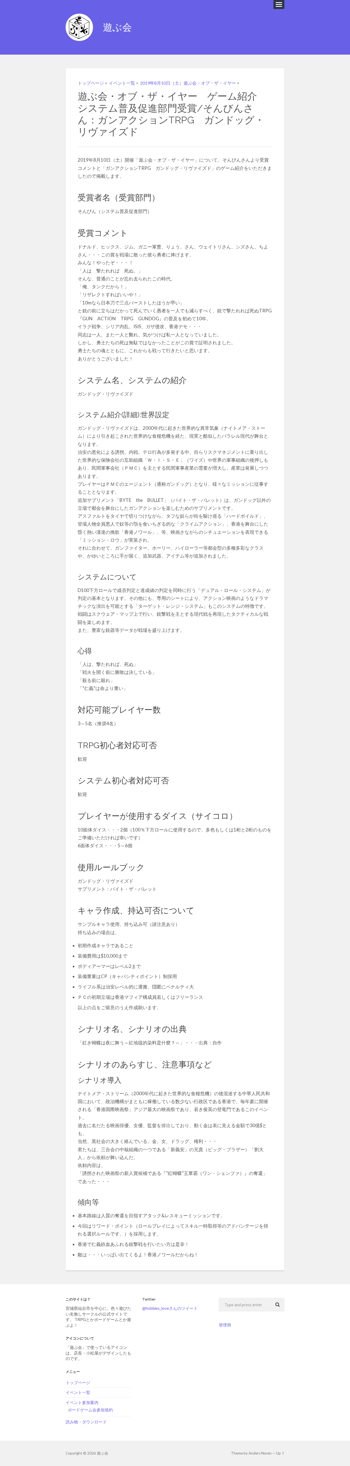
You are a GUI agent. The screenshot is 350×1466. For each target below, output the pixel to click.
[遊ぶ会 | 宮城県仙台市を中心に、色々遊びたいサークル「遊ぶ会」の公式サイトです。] (79, 27)
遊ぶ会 (117, 27)
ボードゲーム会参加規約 (90, 1409)
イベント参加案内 (82, 1402)
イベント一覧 (122, 82)
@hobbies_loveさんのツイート (170, 1308)
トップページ (91, 82)
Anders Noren (260, 1453)
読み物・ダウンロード (86, 1421)
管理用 (225, 1324)
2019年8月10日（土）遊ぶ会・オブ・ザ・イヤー (188, 82)
